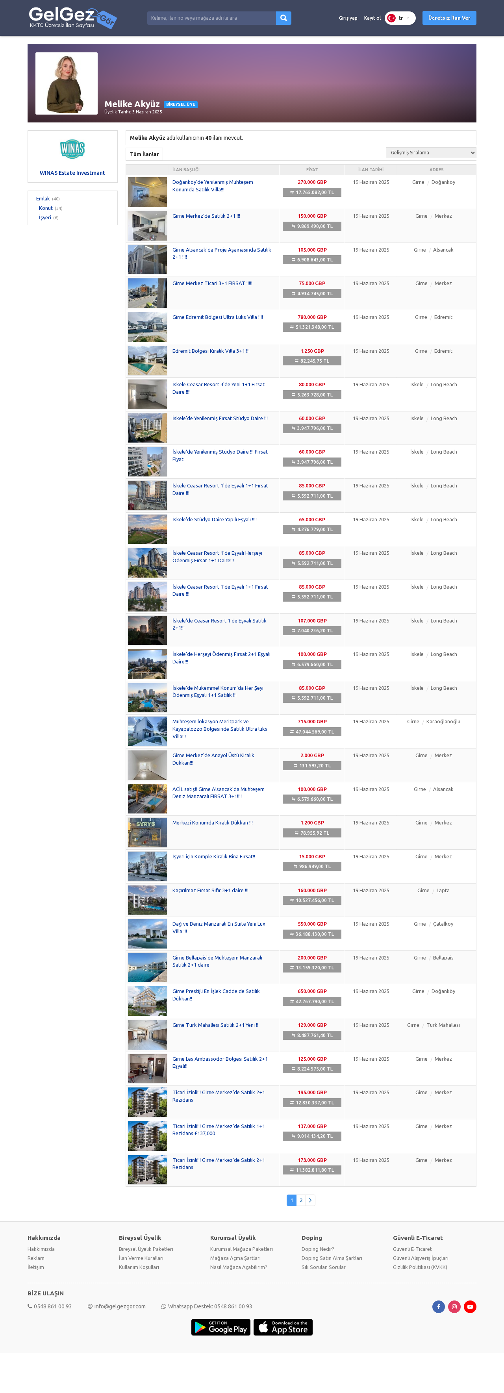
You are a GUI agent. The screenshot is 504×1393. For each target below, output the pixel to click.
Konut (46, 208)
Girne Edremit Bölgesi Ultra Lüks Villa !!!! (217, 317)
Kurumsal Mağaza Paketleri (241, 1249)
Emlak (43, 198)
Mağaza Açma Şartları (235, 1258)
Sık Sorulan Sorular (324, 1267)
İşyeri (45, 217)
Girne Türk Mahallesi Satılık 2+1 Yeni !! (215, 1025)
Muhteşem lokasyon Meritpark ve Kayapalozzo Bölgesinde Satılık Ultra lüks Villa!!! (219, 729)
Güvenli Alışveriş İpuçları (420, 1258)
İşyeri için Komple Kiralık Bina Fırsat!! (213, 856)
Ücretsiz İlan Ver (449, 17)
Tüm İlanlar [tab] (144, 154)
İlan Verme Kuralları (141, 1258)
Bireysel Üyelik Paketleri (146, 1249)
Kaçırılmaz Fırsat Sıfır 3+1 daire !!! (210, 890)
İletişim (36, 1267)
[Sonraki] (310, 1200)
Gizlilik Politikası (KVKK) (420, 1267)
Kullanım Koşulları (139, 1267)
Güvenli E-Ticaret (412, 1249)
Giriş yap (348, 17)
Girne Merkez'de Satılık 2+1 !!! (206, 216)
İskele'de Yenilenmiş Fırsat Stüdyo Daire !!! (220, 418)
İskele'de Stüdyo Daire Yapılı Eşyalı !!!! (214, 519)
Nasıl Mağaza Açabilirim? (238, 1267)
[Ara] (283, 18)
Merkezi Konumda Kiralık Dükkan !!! (212, 822)
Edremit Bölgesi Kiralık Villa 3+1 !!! (211, 351)
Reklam (36, 1258)
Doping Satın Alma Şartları (332, 1258)
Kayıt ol (372, 17)
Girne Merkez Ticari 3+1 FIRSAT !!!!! (212, 283)
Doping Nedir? (318, 1249)
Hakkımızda (41, 1249)
